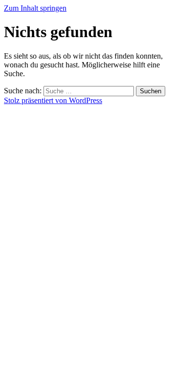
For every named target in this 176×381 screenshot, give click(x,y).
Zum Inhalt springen (35, 8)
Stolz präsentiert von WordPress (53, 100)
